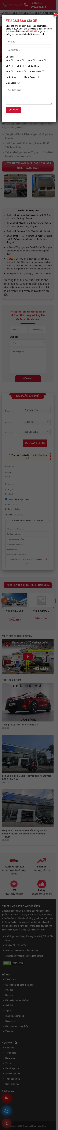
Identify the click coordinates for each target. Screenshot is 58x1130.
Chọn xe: (10, 57)
